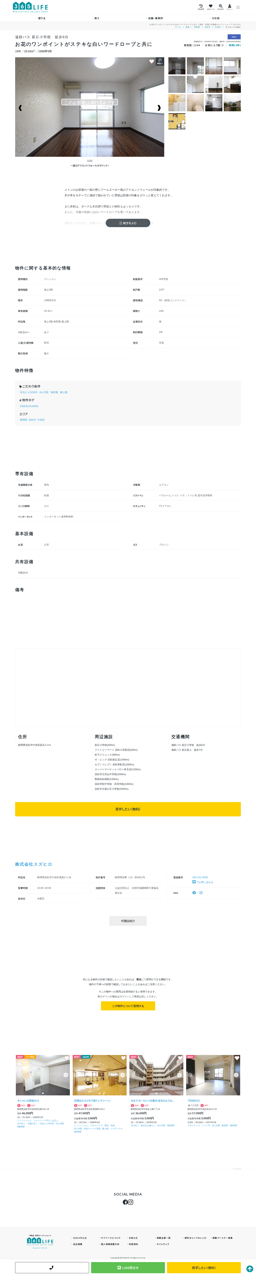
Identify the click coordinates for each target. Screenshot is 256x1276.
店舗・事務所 (155, 18)
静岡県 (197, 27)
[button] (66, 1075)
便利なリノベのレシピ (195, 1237)
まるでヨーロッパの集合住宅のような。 (152, 1100)
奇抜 (113, 1125)
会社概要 (77, 1244)
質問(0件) (235, 45)
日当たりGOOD (28, 392)
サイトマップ (163, 1244)
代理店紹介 (128, 921)
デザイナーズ (96, 1125)
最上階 (63, 392)
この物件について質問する (128, 1006)
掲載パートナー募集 (222, 1237)
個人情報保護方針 (110, 1244)
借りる (41, 18)
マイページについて (111, 1237)
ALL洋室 (44, 392)
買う (96, 18)
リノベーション (24, 1120)
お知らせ (133, 1237)
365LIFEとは (80, 1237)
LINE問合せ (130, 1267)
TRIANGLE (194, 1100)
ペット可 (206, 1125)
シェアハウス (116, 1128)
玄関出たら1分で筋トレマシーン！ (92, 1100)
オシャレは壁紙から (28, 1100)
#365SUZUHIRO (29, 406)
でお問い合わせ (204, 882)
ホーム (178, 27)
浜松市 (207, 27)
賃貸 (187, 27)
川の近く (21, 1123)
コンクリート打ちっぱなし (46, 1120)
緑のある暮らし (148, 1125)
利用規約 (133, 1244)
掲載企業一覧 (163, 1237)
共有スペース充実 (92, 1128)
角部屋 (54, 392)
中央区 (218, 27)
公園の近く (32, 1123)
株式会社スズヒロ (34, 864)
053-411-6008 (200, 877)
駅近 (107, 1125)
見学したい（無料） (128, 809)
